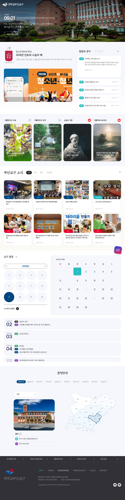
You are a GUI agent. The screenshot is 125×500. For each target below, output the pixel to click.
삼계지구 (85, 382)
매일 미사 (10, 34)
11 (31, 297)
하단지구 (39, 382)
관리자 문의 (103, 470)
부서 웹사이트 (11, 459)
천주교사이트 (81, 459)
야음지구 (104, 382)
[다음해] (45, 266)
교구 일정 (8, 257)
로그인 (106, 4)
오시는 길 (93, 470)
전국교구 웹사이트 (36, 459)
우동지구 (67, 382)
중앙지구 (30, 382)
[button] (62, 99)
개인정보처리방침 (63, 470)
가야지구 (49, 382)
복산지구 (95, 382)
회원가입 (113, 4)
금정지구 (58, 382)
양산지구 (76, 382)
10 (20, 297)
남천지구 (21, 382)
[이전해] (6, 266)
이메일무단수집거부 (79, 470)
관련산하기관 (58, 459)
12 (42, 297)
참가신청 (103, 459)
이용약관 (50, 470)
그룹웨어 (41, 470)
